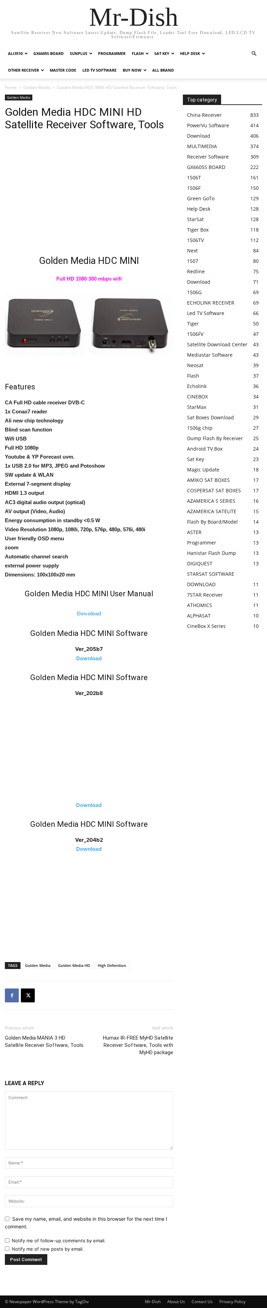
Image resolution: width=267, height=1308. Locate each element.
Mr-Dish (153, 1302)
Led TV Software (99, 70)
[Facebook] (12, 995)
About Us (176, 1302)
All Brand (163, 70)
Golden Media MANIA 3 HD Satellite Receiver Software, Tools (44, 1041)
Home (11, 87)
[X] (28, 995)
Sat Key (161, 53)
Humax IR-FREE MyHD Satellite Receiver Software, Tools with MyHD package (138, 1045)
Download (89, 613)
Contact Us (202, 1302)
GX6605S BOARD (48, 53)
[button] (253, 53)
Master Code (63, 70)
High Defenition (112, 965)
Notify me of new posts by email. (48, 1249)
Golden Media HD (74, 965)
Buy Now (132, 70)
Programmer (112, 53)
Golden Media (36, 87)
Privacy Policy (232, 1302)
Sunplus (78, 53)
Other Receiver (23, 70)
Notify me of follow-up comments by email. (59, 1240)
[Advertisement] (89, 195)
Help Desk (190, 53)
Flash (138, 53)
